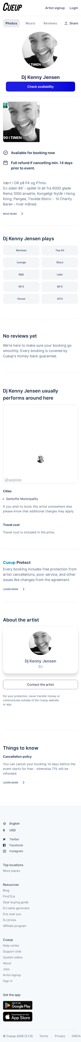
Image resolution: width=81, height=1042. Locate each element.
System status (13, 957)
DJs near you (12, 914)
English (14, 823)
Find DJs (9, 896)
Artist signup (55, 8)
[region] (40, 444)
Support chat (12, 951)
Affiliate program (14, 926)
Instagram (16, 851)
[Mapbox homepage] (13, 480)
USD (9, 830)
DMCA (76, 1036)
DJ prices (9, 920)
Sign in (8, 981)
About (7, 963)
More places (11, 871)
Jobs (6, 969)
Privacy (60, 1036)
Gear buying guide (16, 902)
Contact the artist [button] (40, 684)
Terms (43, 1036)
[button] (71, 23)
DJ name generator (16, 908)
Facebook (16, 845)
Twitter (14, 839)
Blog (6, 890)
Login (74, 8)
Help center (11, 945)
